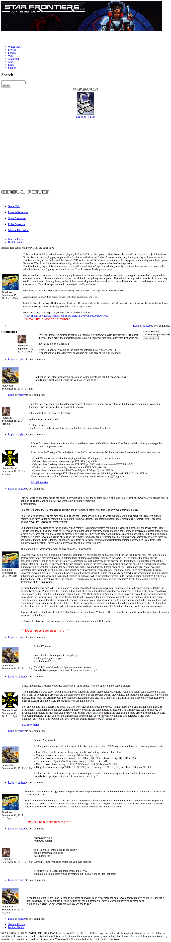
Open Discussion (17, 218)
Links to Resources (18, 212)
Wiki (10, 55)
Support (12, 67)
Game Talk (14, 206)
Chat (10, 61)
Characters (13, 58)
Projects (12, 49)
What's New (14, 46)
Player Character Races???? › (94, 315)
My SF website (39, 482)
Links (11, 64)
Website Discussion (18, 230)
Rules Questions (16, 224)
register (147, 325)
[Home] (81, 30)
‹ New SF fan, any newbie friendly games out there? (50, 315)
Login (136, 325)
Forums (12, 52)
